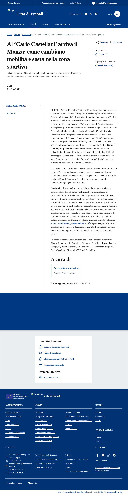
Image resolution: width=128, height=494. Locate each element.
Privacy (69, 455)
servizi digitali (71, 492)
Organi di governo (13, 412)
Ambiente (39, 412)
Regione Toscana (14, 3)
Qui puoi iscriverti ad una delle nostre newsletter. (108, 469)
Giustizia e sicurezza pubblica (47, 437)
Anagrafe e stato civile (44, 416)
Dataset (68, 467)
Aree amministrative (13, 416)
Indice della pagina (16, 106)
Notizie (98, 412)
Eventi (98, 441)
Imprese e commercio (44, 441)
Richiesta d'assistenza (44, 467)
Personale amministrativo (15, 433)
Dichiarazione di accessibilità (77, 459)
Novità (16, 35)
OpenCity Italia (82, 492)
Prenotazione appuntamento (46, 459)
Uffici (8, 421)
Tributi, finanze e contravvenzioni (79, 421)
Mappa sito (32, 483)
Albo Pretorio (75, 3)
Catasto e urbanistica (44, 425)
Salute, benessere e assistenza (77, 416)
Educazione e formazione (46, 433)
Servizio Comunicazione (67, 268)
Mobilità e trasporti (73, 412)
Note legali (70, 463)
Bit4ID (100, 492)
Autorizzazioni (41, 421)
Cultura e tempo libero (44, 429)
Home (9, 35)
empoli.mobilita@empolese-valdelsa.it (68, 223)
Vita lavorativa (71, 429)
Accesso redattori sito (114, 492)
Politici (8, 429)
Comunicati (26, 35)
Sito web (61, 492)
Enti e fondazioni (12, 425)
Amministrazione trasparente (53, 3)
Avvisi (98, 421)
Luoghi (98, 437)
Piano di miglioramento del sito (78, 471)
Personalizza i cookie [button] (14, 483)
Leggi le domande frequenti (46, 455)
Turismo (69, 425)
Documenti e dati (12, 437)
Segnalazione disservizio (45, 463)
